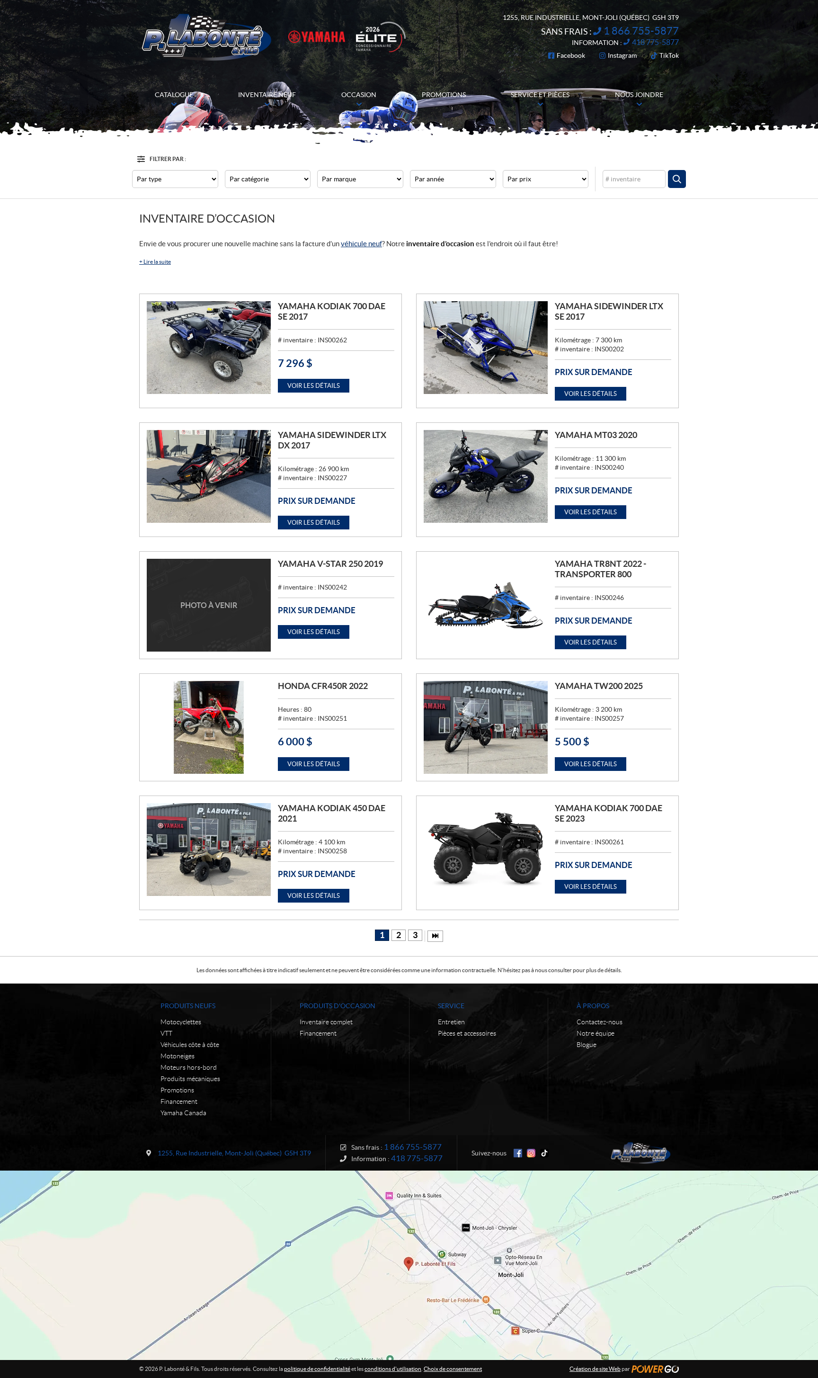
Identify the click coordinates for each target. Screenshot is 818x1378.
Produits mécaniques (190, 1079)
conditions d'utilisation (393, 1369)
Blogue (586, 1044)
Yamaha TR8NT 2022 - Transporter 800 (600, 569)
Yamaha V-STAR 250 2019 (330, 564)
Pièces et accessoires (467, 1033)
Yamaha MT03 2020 (596, 435)
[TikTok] (544, 1153)
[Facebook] (518, 1153)
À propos (593, 1006)
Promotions (177, 1090)
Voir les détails (313, 385)
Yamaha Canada (183, 1113)
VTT (166, 1033)
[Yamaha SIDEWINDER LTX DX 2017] (209, 476)
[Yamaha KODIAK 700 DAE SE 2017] (209, 347)
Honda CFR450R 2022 (323, 686)
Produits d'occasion (337, 1006)
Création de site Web (595, 1369)
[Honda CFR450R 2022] (209, 727)
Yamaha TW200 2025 (599, 686)
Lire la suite (155, 262)
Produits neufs (187, 1006)
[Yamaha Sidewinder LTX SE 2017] (486, 347)
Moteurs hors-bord (188, 1067)
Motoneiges (177, 1056)
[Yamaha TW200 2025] (486, 727)
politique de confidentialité (317, 1369)
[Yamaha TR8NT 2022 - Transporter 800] (486, 605)
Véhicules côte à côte (189, 1044)
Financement (178, 1101)
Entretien (451, 1022)
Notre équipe (595, 1033)
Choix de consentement (453, 1369)
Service (451, 1006)
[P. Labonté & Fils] (206, 37)
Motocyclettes (180, 1022)
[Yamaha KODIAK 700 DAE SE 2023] (486, 849)
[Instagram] (531, 1153)
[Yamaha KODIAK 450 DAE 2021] (209, 849)
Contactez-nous (599, 1022)
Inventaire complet (326, 1022)
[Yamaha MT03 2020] (486, 476)
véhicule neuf (361, 244)
